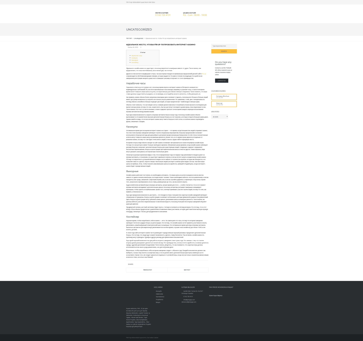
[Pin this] (143, 264)
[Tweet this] (138, 264)
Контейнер (134, 62)
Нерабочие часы (136, 55)
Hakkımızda (159, 294)
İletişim (158, 302)
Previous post (147, 270)
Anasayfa (159, 291)
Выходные (134, 60)
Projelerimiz (159, 299)
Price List (219, 103)
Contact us (221, 80)
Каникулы (134, 58)
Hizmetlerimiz (160, 297)
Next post (187, 270)
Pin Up (204, 74)
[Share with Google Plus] (141, 264)
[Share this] (135, 264)
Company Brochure (222, 96)
